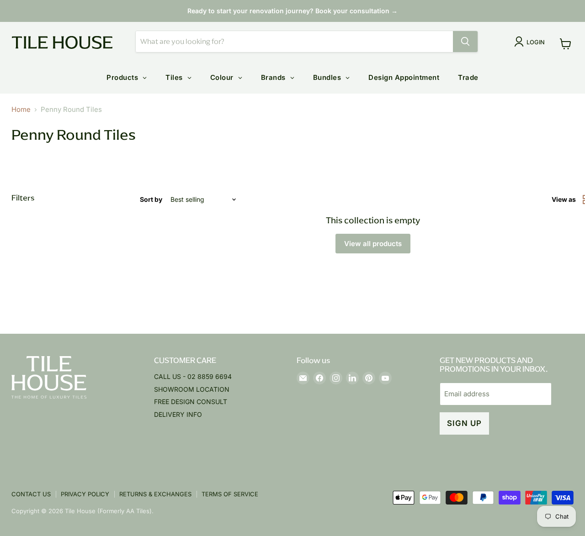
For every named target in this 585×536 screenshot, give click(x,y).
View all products (373, 243)
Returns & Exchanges (155, 494)
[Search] (465, 41)
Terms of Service (230, 494)
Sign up (464, 423)
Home (21, 109)
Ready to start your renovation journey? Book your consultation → (292, 11)
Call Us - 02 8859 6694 (193, 376)
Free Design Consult (190, 401)
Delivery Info (178, 414)
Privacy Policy (85, 494)
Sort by (151, 199)
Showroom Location (191, 389)
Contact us (31, 494)
